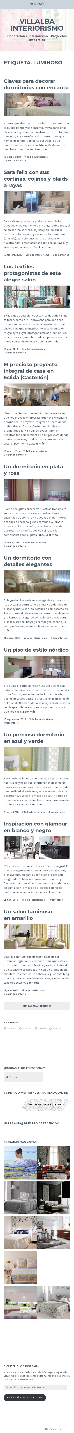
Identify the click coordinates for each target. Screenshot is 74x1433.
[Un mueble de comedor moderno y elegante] (53, 1233)
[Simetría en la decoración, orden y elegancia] (53, 1163)
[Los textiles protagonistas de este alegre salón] (37, 307)
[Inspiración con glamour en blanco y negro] (37, 857)
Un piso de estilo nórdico (36, 650)
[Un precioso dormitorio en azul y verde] (37, 770)
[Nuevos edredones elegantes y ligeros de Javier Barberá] (20, 1198)
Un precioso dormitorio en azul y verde (34, 738)
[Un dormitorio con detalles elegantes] (37, 591)
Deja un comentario (15, 160)
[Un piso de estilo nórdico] (37, 677)
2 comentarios (61, 255)
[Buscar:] (23, 1077)
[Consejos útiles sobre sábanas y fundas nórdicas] (53, 1268)
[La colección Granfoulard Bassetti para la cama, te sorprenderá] (20, 1163)
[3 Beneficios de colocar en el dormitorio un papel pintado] (20, 1233)
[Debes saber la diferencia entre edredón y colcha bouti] (53, 1303)
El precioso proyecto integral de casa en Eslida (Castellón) (30, 371)
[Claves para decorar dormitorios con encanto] (37, 114)
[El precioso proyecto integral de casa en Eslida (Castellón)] (37, 404)
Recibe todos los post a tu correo (25, 1397)
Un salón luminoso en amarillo (28, 915)
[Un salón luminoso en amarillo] (37, 948)
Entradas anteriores (37, 1006)
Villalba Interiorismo (37, 24)
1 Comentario (11, 722)
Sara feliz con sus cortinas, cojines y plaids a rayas (36, 178)
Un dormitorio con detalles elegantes (28, 561)
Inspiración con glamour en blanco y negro (35, 827)
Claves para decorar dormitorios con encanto (36, 84)
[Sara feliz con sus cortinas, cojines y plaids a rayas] (37, 212)
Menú (39, 4)
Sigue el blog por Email (22, 1366)
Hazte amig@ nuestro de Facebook (31, 1123)
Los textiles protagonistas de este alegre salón (32, 273)
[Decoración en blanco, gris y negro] (53, 1198)
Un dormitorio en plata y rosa (33, 469)
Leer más (41, 149)
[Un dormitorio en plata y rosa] (37, 500)
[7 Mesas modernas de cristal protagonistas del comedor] (20, 1303)
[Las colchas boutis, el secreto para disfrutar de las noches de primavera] (20, 1268)
